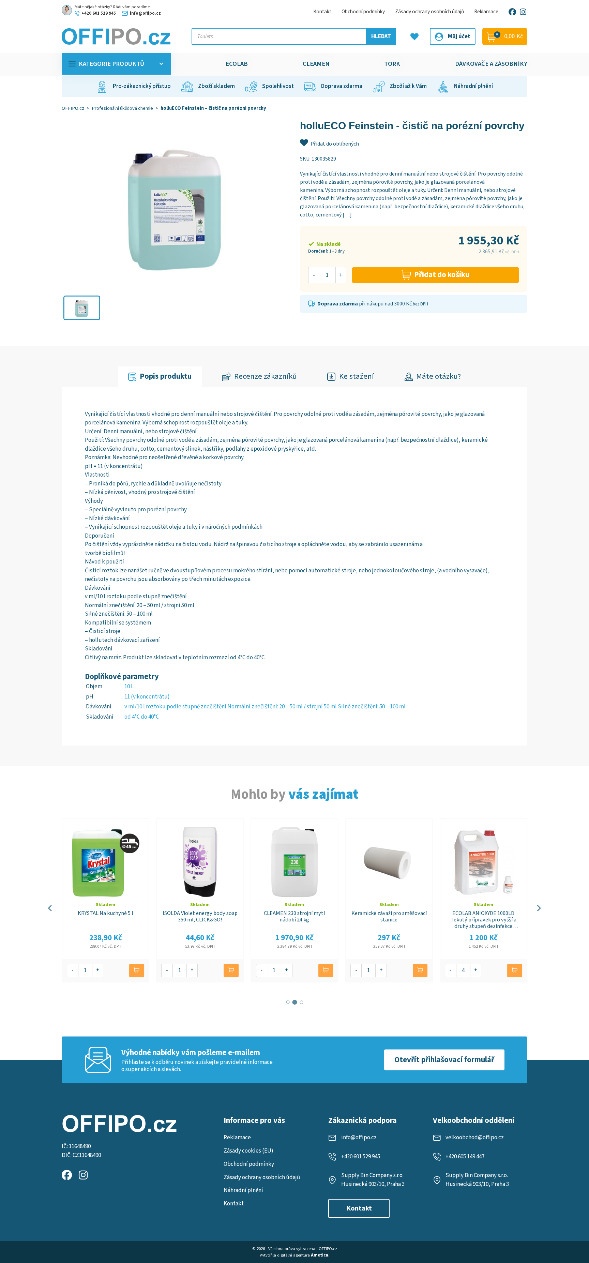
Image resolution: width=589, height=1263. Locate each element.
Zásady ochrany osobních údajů (429, 11)
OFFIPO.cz (73, 108)
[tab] (160, 376)
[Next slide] (538, 908)
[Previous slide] (50, 908)
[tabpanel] (294, 566)
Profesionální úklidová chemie (122, 108)
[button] (81, 308)
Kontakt (322, 11)
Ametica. (320, 1255)
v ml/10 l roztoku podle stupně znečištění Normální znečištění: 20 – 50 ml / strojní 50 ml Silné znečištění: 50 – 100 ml (265, 707)
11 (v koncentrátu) (147, 697)
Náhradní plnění (243, 1190)
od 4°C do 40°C (141, 717)
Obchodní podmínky (363, 11)
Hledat (381, 36)
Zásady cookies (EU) (248, 1151)
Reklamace (486, 11)
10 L (129, 686)
